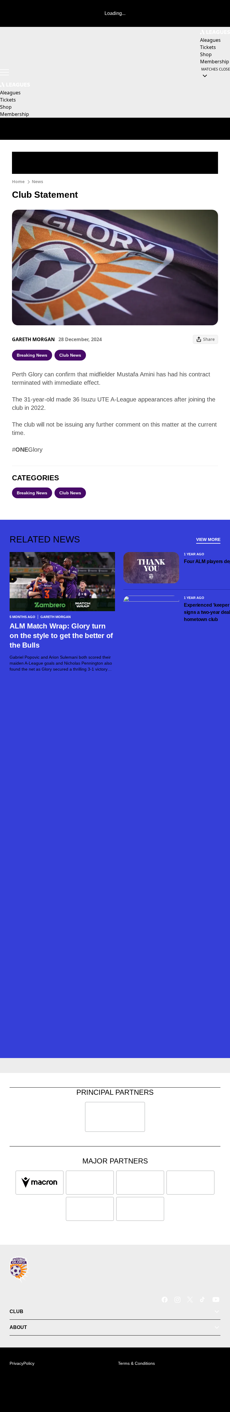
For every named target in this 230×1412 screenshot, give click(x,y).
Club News (70, 355)
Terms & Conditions (136, 1363)
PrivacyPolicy (22, 1363)
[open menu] (4, 72)
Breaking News (32, 355)
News (37, 181)
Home (18, 181)
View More (208, 539)
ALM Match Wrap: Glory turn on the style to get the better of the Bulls (61, 635)
